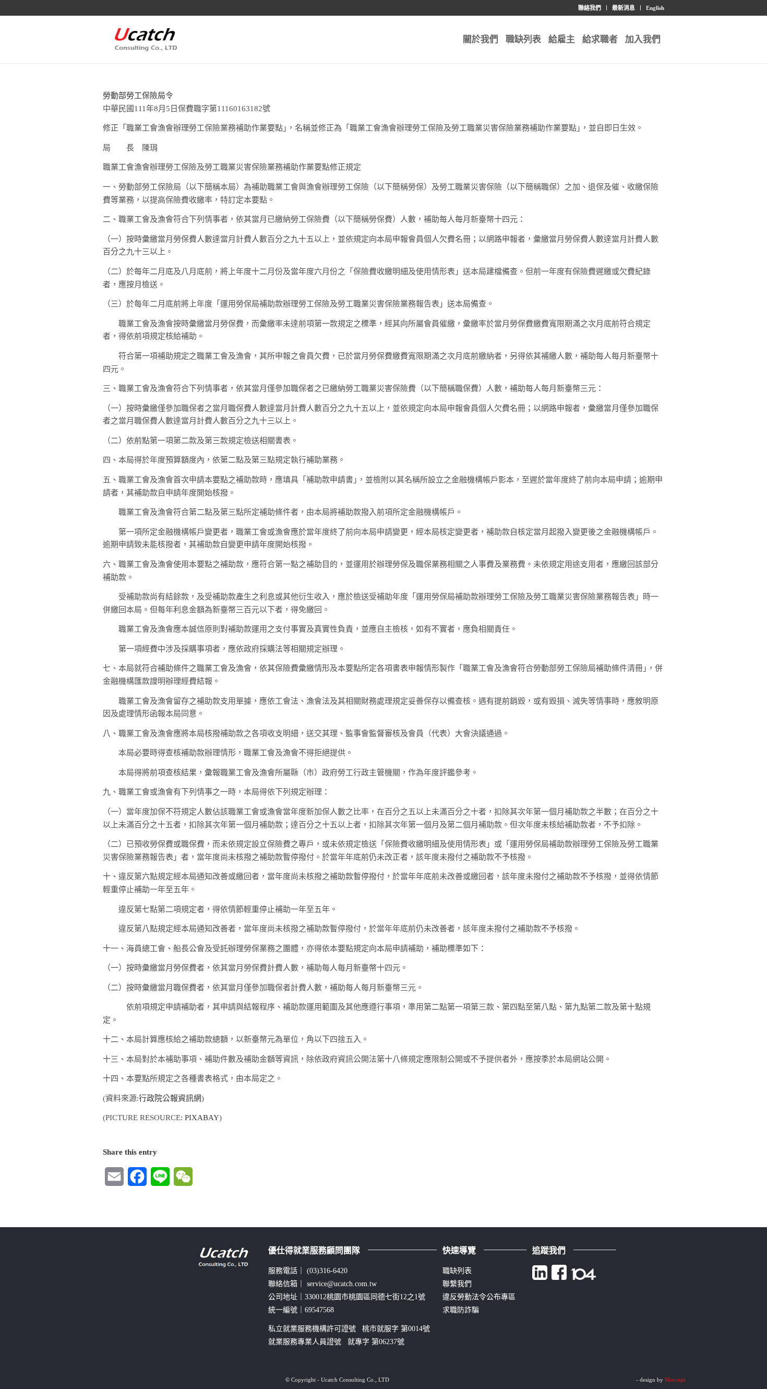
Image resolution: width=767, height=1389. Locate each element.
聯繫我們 (457, 1284)
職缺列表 (457, 1271)
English (655, 8)
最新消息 (623, 8)
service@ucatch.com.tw (342, 1284)
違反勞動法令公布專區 (479, 1297)
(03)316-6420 (327, 1271)
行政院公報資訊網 (170, 1098)
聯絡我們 (589, 8)
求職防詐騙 (460, 1310)
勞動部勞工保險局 (134, 95)
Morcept (675, 1379)
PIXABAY (202, 1117)
